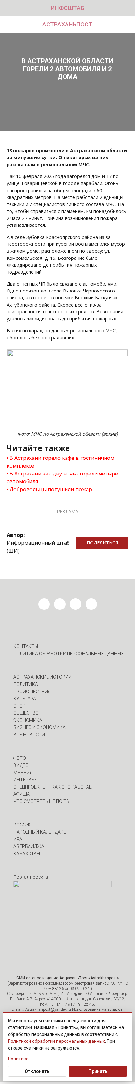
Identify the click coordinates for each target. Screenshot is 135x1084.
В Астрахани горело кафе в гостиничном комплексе (60, 461)
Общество (26, 713)
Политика (25, 684)
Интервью (26, 779)
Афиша (21, 794)
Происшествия (32, 691)
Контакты (25, 646)
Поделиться (102, 543)
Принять (97, 1071)
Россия (22, 824)
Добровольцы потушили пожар (51, 489)
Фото (19, 758)
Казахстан (26, 853)
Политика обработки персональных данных (68, 653)
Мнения (23, 772)
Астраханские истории (42, 677)
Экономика (27, 720)
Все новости (29, 734)
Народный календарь (40, 832)
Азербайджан (30, 846)
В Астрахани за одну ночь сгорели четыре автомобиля (62, 477)
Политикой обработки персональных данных (56, 1041)
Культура (24, 698)
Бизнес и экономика (39, 727)
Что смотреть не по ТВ (41, 801)
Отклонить (37, 1071)
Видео (21, 765)
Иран (19, 839)
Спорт (21, 706)
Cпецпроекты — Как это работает (54, 787)
